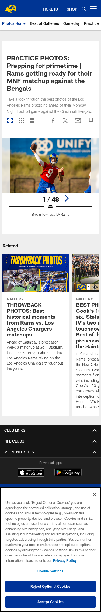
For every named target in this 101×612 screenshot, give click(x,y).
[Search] (84, 8)
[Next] (66, 198)
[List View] (32, 121)
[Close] (94, 495)
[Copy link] (90, 121)
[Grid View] (21, 121)
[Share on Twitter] (65, 123)
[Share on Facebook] (53, 123)
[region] (50, 549)
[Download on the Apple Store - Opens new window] (30, 473)
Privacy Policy (65, 560)
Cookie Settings (50, 571)
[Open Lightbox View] (50, 180)
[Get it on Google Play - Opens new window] (68, 475)
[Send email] (78, 123)
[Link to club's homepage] (10, 6)
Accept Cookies (50, 602)
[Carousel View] (10, 121)
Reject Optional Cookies (50, 586)
